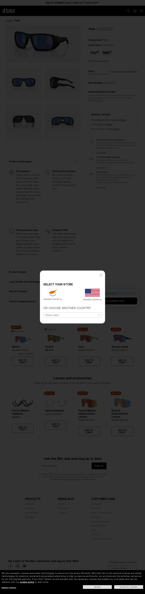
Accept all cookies (128, 587)
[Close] (101, 275)
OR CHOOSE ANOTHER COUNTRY (67, 307)
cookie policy (27, 582)
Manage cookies (9, 587)
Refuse (97, 587)
